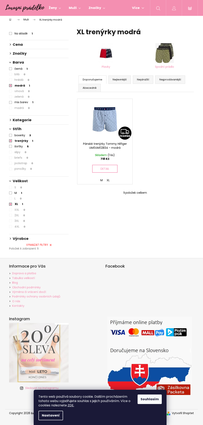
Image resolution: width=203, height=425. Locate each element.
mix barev (23, 102)
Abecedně (90, 88)
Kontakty (18, 306)
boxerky (22, 135)
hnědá (21, 80)
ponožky (23, 169)
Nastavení (51, 415)
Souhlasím (150, 399)
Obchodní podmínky (26, 287)
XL (19, 204)
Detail (105, 169)
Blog (15, 283)
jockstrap (23, 163)
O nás (16, 301)
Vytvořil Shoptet (183, 413)
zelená (22, 97)
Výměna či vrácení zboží (29, 292)
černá (21, 69)
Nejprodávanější (170, 79)
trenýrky (24, 141)
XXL (19, 210)
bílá (19, 74)
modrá (22, 86)
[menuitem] (55, 8)
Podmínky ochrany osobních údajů (36, 296)
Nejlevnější (120, 79)
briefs (21, 158)
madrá (22, 108)
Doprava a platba (24, 273)
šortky (21, 146)
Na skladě (23, 33)
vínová (22, 91)
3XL (19, 221)
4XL (19, 227)
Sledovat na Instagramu (41, 388)
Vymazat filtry (37, 245)
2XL (19, 215)
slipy (20, 152)
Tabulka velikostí (23, 278)
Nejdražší (143, 79)
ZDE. (71, 405)
